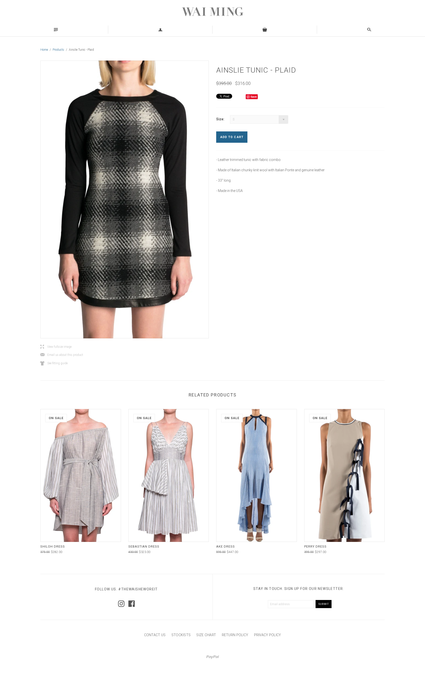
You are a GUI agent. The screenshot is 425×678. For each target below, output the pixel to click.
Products (58, 49)
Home (44, 49)
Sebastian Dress (143, 546)
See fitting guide (54, 363)
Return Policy (235, 635)
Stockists (181, 635)
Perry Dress (315, 546)
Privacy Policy (267, 635)
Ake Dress (225, 546)
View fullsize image (56, 347)
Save (254, 96)
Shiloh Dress (52, 546)
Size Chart (206, 635)
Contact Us (155, 635)
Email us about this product (61, 355)
